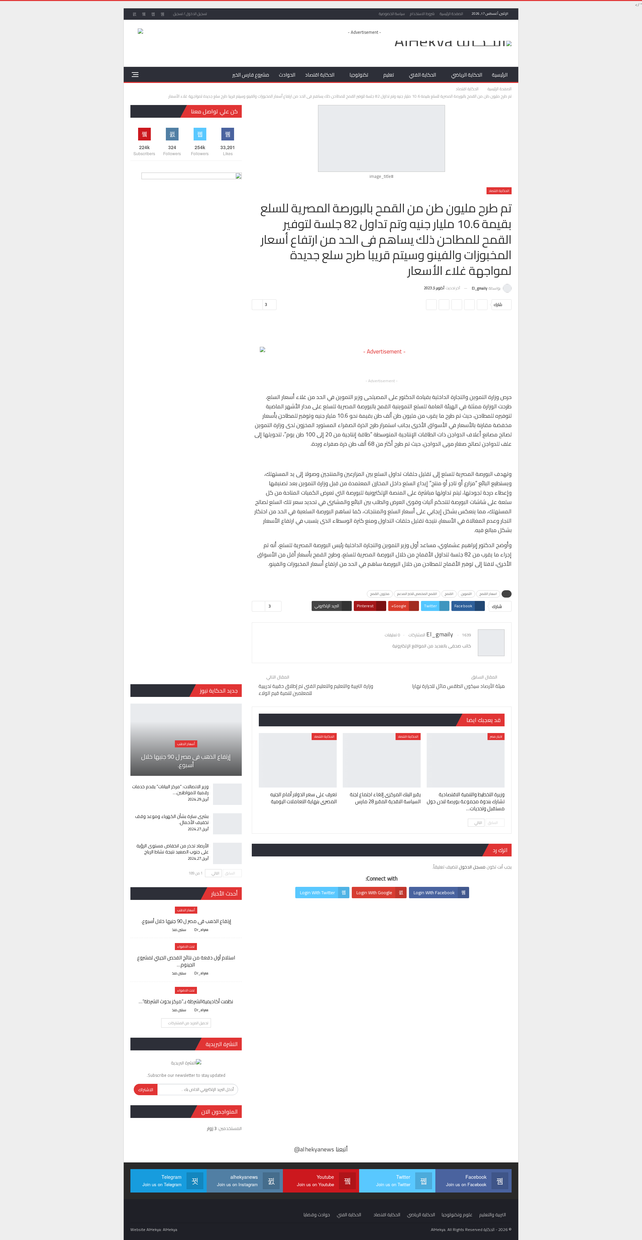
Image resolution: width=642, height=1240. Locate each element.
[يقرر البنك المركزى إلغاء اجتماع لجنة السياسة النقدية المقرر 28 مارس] (382, 760)
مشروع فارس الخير (250, 75)
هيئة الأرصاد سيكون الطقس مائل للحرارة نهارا (458, 686)
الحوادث (287, 75)
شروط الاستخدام (422, 13)
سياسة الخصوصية (392, 13)
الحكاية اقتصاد (319, 75)
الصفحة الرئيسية (451, 13)
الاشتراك (145, 1090)
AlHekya (170, 1229)
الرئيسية (500, 75)
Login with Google (374, 892)
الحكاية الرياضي (466, 75)
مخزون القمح (379, 594)
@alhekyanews (314, 1149)
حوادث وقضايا (317, 1214)
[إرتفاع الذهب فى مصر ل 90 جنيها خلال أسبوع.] (186, 739)
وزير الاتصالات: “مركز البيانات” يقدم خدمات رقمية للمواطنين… (170, 789)
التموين (466, 594)
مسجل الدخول (472, 867)
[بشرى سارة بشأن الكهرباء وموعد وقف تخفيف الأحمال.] (227, 824)
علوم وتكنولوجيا (457, 1214)
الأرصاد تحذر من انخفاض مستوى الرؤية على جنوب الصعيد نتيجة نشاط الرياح (172, 848)
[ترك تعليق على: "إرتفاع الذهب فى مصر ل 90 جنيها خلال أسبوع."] (166, 930)
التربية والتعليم (492, 1214)
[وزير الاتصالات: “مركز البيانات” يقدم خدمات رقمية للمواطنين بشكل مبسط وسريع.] (227, 794)
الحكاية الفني (422, 75)
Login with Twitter (317, 892)
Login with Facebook (434, 892)
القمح (449, 594)
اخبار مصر (496, 736)
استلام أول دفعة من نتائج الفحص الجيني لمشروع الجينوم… (186, 961)
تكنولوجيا (358, 75)
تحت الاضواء (186, 946)
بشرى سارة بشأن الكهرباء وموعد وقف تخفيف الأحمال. (172, 819)
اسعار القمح (488, 594)
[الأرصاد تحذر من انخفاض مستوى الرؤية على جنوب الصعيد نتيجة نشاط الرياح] (227, 853)
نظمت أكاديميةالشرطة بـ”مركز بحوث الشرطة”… (186, 1001)
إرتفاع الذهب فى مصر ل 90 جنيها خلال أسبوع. (186, 760)
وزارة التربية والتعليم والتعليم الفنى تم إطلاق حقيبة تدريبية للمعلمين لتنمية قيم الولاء (315, 689)
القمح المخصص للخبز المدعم (417, 594)
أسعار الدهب (186, 744)
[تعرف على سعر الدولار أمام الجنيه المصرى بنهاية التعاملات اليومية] (298, 760)
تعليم (388, 75)
